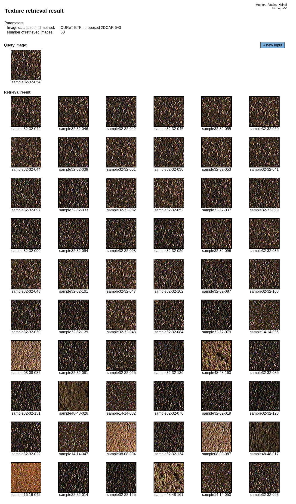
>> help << (279, 8)
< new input (272, 45)
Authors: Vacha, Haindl (271, 4)
